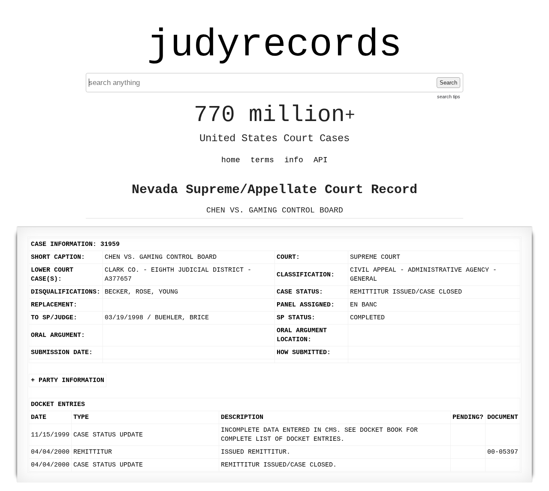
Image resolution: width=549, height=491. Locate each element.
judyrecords (274, 45)
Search (448, 82)
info (293, 160)
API (321, 160)
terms (262, 160)
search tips (448, 96)
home (230, 160)
